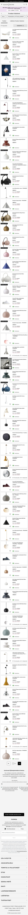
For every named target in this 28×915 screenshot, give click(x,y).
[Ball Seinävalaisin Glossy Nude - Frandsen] (14, 241)
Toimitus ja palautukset (10, 868)
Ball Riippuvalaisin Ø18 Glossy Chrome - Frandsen (20, 91)
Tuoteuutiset (6, 900)
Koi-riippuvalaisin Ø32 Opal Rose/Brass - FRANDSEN (20, 335)
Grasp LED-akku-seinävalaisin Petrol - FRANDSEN (20, 555)
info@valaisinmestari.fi (14, 910)
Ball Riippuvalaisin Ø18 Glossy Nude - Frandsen (20, 311)
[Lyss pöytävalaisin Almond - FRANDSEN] (14, 461)
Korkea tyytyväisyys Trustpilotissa (16, 1)
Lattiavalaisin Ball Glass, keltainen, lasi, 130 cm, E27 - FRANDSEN (20, 739)
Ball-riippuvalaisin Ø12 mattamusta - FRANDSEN (20, 421)
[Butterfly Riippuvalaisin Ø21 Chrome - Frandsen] (14, 693)
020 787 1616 (20, 908)
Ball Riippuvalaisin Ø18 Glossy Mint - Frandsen (19, 629)
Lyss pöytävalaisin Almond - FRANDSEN (18, 458)
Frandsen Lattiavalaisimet (16, 16)
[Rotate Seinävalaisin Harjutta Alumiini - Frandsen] (14, 473)
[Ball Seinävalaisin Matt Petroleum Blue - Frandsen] (14, 388)
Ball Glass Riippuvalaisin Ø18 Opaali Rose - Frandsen (19, 250)
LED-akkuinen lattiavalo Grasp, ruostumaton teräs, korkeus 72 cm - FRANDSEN (19, 653)
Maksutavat (5, 877)
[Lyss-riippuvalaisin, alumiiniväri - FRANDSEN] (14, 351)
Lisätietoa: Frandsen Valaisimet (17, 21)
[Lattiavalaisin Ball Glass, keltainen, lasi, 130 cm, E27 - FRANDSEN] (14, 742)
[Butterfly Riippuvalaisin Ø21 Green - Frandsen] (14, 375)
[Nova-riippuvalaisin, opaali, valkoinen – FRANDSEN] (14, 70)
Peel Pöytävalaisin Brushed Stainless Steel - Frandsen (19, 360)
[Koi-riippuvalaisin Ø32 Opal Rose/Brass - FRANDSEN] (14, 339)
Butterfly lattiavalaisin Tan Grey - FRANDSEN (19, 445)
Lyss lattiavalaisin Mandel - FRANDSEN (20, 530)
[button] (10, 38)
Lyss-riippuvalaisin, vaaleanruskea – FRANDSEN (19, 678)
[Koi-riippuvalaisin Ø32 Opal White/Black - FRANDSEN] (14, 620)
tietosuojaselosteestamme (22, 851)
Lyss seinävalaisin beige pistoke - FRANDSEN (19, 409)
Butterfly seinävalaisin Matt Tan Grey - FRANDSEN (20, 726)
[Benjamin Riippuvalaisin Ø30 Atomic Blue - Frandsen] (14, 265)
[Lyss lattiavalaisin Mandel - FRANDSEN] (14, 534)
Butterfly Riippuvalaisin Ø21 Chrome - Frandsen (20, 690)
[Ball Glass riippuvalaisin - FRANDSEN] (14, 571)
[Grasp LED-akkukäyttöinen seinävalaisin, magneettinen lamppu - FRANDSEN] (14, 168)
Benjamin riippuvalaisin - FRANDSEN (19, 200)
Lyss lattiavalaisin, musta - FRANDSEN (20, 188)
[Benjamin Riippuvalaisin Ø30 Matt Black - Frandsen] (14, 718)
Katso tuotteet (17, 8)
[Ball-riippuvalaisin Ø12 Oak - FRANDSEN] (14, 229)
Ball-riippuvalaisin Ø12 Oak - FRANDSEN (18, 225)
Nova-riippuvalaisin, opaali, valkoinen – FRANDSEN (20, 67)
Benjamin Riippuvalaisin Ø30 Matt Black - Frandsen (19, 714)
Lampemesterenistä (8, 891)
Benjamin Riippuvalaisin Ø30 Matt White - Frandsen (19, 54)
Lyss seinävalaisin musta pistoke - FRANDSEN (19, 128)
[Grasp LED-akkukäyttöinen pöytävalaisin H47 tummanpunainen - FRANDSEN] (14, 107)
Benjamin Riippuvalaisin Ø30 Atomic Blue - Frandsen (19, 262)
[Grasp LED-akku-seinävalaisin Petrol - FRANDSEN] (14, 559)
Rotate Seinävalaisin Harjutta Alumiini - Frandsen (20, 470)
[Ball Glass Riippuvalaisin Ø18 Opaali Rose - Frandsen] (14, 253)
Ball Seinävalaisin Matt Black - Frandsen (18, 176)
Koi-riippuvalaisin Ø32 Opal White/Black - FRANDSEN (18, 616)
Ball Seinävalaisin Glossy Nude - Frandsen (19, 238)
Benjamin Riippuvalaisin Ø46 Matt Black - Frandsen (19, 519)
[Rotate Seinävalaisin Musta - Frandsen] (14, 437)
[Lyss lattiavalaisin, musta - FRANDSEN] (14, 192)
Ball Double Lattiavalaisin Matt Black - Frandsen (20, 665)
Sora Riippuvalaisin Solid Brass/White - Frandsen (20, 30)
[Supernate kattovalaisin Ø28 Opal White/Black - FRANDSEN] (14, 510)
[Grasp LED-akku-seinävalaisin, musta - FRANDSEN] (14, 705)
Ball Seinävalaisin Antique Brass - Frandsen (19, 213)
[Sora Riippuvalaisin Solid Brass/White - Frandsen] (14, 33)
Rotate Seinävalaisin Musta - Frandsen (20, 432)
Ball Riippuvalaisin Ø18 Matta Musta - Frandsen (20, 604)
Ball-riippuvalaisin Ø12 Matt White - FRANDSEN (19, 580)
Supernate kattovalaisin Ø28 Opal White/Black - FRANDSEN (19, 506)
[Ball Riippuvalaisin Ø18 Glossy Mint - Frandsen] (14, 632)
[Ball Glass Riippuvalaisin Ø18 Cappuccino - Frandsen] (14, 45)
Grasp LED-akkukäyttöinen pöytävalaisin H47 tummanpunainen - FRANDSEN (20, 103)
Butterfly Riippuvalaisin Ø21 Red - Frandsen (19, 140)
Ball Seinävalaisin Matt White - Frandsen (18, 274)
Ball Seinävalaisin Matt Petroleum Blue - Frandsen (20, 384)
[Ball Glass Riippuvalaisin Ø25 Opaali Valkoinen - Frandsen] (14, 155)
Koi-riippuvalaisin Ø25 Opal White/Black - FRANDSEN (18, 543)
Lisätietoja (5, 896)
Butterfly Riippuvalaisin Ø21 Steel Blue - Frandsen (20, 592)
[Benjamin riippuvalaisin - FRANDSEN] (14, 204)
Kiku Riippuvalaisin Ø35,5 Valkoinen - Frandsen (19, 641)
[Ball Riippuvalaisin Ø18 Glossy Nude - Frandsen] (14, 314)
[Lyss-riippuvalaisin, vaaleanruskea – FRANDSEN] (14, 681)
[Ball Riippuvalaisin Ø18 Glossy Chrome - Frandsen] (14, 94)
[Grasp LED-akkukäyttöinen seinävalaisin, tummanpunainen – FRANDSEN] (14, 485)
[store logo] (9, 4)
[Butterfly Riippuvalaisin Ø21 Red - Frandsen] (14, 143)
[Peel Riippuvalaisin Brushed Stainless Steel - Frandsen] (14, 119)
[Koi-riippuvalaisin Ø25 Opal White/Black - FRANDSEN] (14, 547)
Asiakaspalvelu (7, 863)
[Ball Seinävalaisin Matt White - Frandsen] (14, 278)
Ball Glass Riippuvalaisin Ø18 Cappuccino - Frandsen (18, 42)
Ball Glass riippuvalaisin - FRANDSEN (20, 567)
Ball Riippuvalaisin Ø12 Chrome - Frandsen (19, 396)
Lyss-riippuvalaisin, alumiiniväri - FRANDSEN (19, 348)
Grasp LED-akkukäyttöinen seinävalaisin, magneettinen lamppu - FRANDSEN (20, 164)
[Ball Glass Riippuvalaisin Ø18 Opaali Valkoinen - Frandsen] (14, 290)
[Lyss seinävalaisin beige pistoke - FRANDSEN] (14, 412)
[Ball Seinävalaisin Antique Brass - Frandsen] (14, 217)
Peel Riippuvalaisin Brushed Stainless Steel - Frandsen (20, 115)
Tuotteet (4, 21)
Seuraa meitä (6, 882)
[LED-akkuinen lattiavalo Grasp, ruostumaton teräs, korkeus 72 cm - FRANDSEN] (14, 656)
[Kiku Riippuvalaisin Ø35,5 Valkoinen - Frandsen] (14, 644)
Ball (3, 16)
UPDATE (13, 10)
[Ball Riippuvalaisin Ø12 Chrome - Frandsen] (14, 400)
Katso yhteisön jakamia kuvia (13, 814)
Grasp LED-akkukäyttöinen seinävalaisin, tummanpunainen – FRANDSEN (19, 482)
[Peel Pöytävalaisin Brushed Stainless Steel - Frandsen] (14, 363)
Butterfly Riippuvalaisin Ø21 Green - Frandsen (19, 372)
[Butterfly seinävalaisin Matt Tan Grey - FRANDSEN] (14, 730)
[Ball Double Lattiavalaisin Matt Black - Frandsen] (14, 669)
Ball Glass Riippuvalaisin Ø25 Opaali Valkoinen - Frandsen (19, 152)
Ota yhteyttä (6, 858)
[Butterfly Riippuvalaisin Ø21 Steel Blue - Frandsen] (14, 595)
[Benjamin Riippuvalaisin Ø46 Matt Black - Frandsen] (14, 522)
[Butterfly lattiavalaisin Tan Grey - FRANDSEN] (14, 449)
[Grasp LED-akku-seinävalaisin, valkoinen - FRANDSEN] (14, 302)
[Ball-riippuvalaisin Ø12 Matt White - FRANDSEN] (14, 583)
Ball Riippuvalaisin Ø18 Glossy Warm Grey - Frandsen (19, 494)
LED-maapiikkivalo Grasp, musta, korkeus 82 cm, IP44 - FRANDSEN (19, 79)
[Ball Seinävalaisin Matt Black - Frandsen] (14, 180)
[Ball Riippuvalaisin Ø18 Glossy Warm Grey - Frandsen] (14, 498)
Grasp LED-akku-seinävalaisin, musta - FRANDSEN (20, 702)
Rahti (3, 886)
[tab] (14, 858)
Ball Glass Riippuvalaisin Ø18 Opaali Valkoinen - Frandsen (19, 286)
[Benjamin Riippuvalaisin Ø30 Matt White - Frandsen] (14, 58)
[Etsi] (24, 4)
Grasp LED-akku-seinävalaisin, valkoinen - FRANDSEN (18, 299)
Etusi (3, 872)
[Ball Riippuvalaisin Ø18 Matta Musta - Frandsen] (14, 608)
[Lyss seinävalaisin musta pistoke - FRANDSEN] (14, 131)
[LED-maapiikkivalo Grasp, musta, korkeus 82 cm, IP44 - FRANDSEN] (14, 82)
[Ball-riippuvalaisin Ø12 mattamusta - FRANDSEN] (14, 424)
